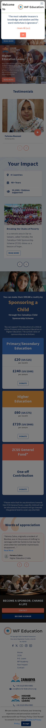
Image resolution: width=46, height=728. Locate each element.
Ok (23, 34)
